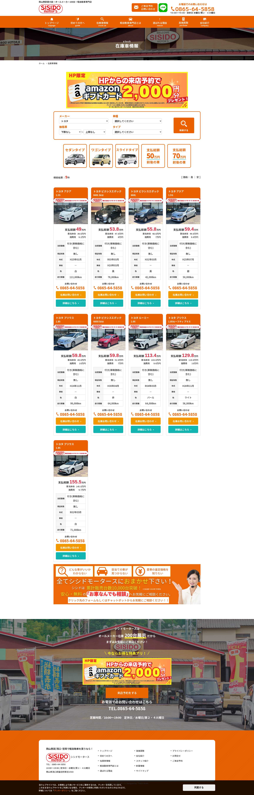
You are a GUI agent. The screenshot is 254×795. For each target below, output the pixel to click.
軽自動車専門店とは (130, 23)
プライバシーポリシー (182, 750)
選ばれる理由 (160, 23)
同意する (199, 787)
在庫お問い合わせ (69, 294)
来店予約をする (127, 693)
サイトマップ (142, 770)
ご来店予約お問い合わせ (148, 7)
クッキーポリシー (61, 790)
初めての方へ (78, 23)
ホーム (42, 63)
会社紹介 (204, 23)
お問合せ (176, 755)
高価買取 (183, 23)
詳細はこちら (70, 303)
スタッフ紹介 (142, 760)
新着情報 (140, 765)
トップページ (52, 23)
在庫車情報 (102, 23)
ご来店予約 (177, 760)
